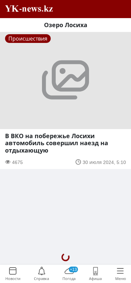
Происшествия (27, 38)
